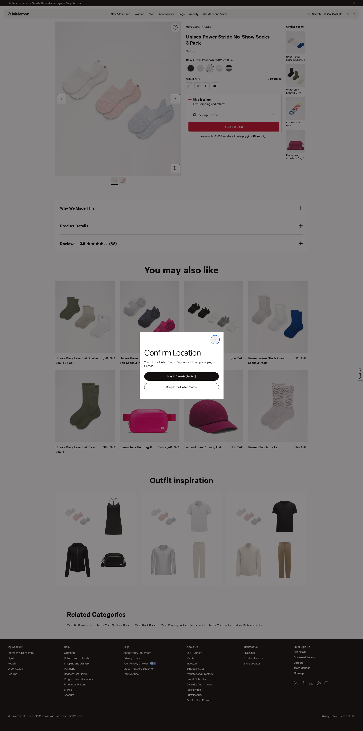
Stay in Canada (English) (181, 376)
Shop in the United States (181, 387)
